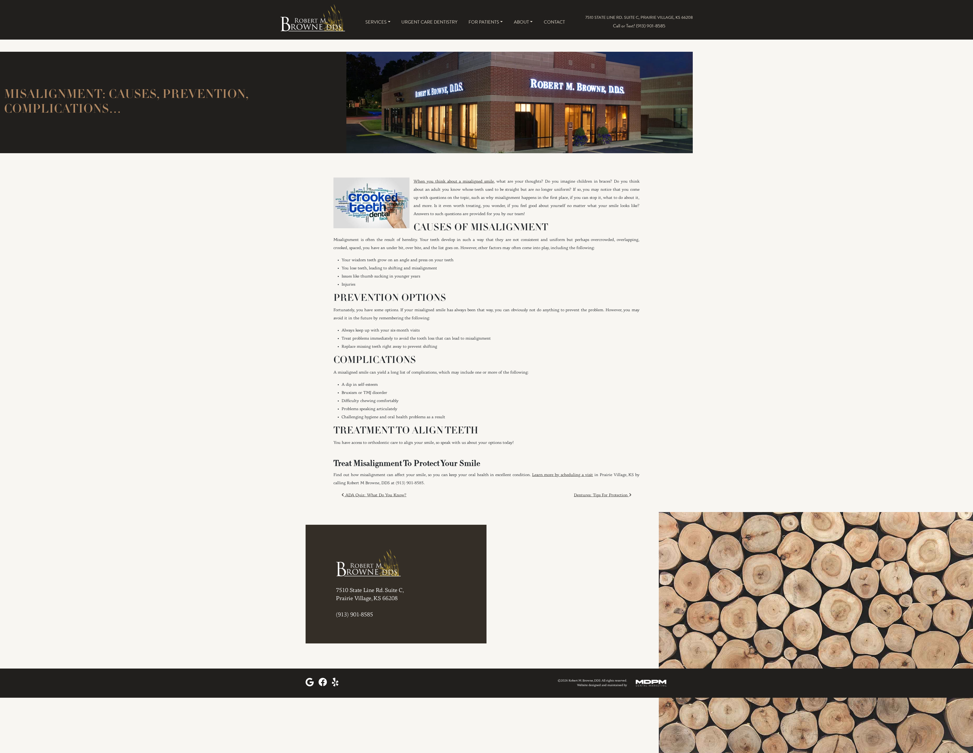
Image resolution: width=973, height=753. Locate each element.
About (521, 22)
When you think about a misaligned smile (454, 182)
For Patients (484, 22)
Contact (554, 22)
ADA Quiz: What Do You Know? (375, 495)
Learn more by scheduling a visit (562, 475)
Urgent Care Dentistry (429, 22)
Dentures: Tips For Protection (601, 495)
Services (376, 22)
